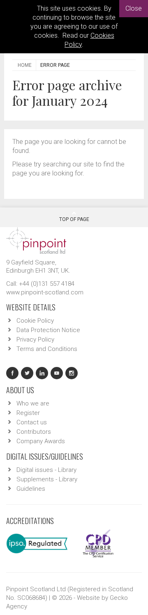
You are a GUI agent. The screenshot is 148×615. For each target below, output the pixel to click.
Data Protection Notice (48, 330)
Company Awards (40, 441)
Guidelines (30, 488)
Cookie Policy (35, 320)
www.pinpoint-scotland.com (44, 292)
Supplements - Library (46, 479)
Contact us (31, 422)
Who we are (32, 403)
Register (28, 413)
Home (25, 65)
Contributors (33, 431)
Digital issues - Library (46, 470)
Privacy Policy (35, 339)
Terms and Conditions (46, 349)
